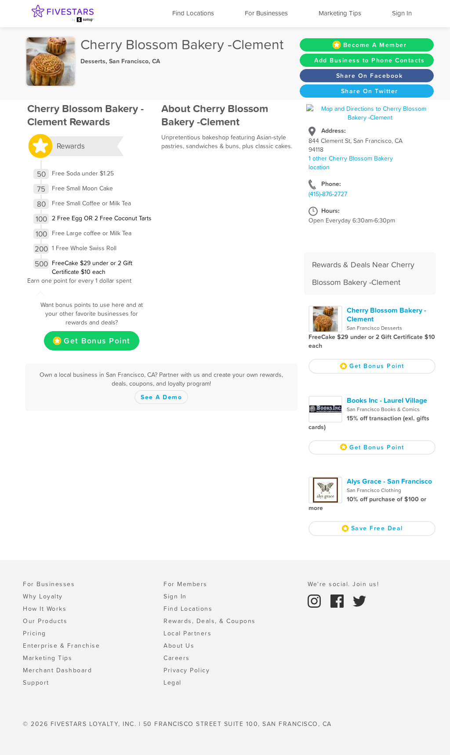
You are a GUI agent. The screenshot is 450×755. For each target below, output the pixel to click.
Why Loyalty (43, 596)
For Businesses (266, 13)
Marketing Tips (340, 13)
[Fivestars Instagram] (315, 600)
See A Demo (161, 397)
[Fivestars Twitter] (359, 600)
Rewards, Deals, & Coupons (209, 620)
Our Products (45, 620)
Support (36, 682)
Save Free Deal (377, 528)
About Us (178, 645)
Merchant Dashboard (57, 670)
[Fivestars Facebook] (338, 600)
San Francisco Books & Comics (383, 409)
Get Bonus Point (97, 340)
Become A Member (375, 44)
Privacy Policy (186, 670)
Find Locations (193, 13)
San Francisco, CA (134, 61)
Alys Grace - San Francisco (389, 481)
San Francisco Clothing (374, 490)
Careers (176, 657)
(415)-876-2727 (327, 194)
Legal (172, 682)
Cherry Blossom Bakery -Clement (386, 314)
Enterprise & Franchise (61, 645)
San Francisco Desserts (374, 328)
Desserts (92, 61)
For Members (185, 584)
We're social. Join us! (343, 584)
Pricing (34, 633)
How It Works (44, 608)
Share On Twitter (369, 91)
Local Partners (187, 633)
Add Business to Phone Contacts (369, 60)
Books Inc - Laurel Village (387, 400)
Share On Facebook (369, 75)
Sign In (402, 13)
